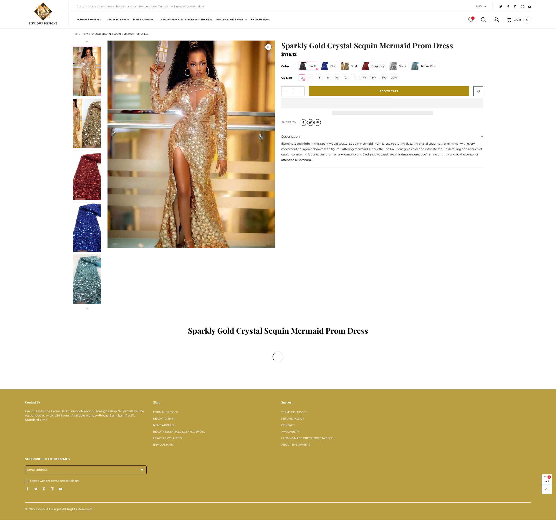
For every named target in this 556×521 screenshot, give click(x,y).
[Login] (496, 19)
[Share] (303, 122)
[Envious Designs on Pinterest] (44, 489)
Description (290, 136)
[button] (87, 42)
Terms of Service (294, 412)
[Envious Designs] (43, 13)
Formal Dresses (88, 19)
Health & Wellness (230, 19)
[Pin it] (317, 122)
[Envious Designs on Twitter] (35, 489)
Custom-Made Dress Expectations (307, 438)
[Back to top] (547, 489)
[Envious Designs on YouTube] (60, 489)
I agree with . (55, 480)
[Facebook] (508, 6)
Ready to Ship (116, 19)
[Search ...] (483, 19)
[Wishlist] (470, 19)
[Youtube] (529, 6)
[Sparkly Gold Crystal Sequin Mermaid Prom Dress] (191, 144)
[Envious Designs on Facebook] (27, 489)
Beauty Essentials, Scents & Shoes (185, 19)
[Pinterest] (515, 6)
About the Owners (295, 444)
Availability (290, 431)
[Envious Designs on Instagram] (52, 489)
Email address (37, 469)
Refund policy (292, 418)
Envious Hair (260, 19)
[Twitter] (501, 6)
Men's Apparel (143, 19)
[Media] (268, 47)
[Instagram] (522, 6)
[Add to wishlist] (478, 91)
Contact (288, 425)
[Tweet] (310, 122)
